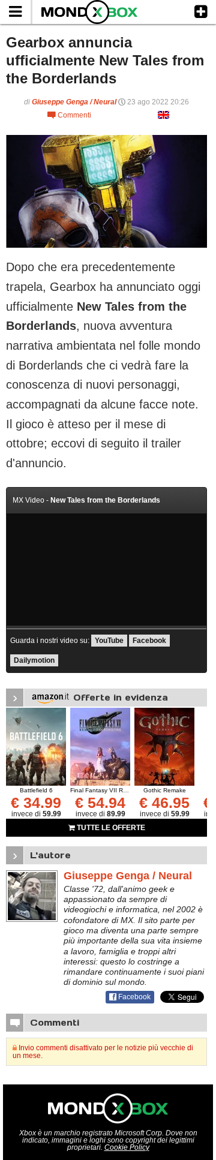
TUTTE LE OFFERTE (110, 828)
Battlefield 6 (36, 790)
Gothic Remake (164, 790)
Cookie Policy (126, 1147)
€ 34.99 (36, 802)
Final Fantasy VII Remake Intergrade (121, 790)
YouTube (109, 640)
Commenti (69, 115)
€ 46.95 (164, 802)
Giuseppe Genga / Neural (74, 102)
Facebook (149, 640)
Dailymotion (34, 660)
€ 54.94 (100, 802)
